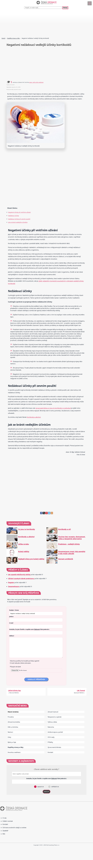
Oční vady (51, 737)
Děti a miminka (13, 727)
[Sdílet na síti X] (44, 514)
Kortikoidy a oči (64, 529)
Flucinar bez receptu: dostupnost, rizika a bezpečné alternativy (71, 538)
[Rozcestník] (90, 3)
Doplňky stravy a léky (13, 38)
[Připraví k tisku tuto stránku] (52, 514)
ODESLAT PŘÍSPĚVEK (36, 679)
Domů (3, 38)
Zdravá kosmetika (14, 722)
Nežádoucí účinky (13, 215)
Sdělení (11, 636)
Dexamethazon (13, 586)
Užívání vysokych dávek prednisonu (21, 579)
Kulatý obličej (23, 551)
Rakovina (51, 727)
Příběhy (50, 742)
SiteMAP (5, 831)
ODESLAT (46, 791)
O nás (5, 818)
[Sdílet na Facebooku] (41, 514)
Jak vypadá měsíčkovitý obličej (19, 575)
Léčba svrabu (23, 544)
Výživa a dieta (52, 722)
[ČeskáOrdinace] (46, 5)
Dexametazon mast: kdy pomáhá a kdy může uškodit (71, 552)
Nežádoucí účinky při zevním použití (19, 219)
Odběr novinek (8, 821)
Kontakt (50, 752)
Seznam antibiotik (65, 559)
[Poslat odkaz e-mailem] (49, 514)
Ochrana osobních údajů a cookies (14, 828)
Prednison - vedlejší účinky (69, 544)
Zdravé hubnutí (53, 712)
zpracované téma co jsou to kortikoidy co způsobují (53, 408)
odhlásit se (55, 787)
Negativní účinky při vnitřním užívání (19, 212)
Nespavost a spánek (54, 717)
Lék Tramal (81, 691)
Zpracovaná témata (54, 747)
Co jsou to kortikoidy (26, 529)
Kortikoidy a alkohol (34, 417)
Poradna (11, 717)
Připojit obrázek (15, 667)
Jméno (11, 616)
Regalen (11, 582)
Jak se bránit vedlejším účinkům (18, 222)
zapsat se (40, 787)
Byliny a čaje (12, 742)
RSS (4, 834)
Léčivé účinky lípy (14, 691)
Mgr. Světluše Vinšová (36, 82)
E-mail (11, 623)
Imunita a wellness (14, 752)
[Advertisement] (46, 23)
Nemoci (10, 732)
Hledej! (65, 7)
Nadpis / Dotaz (14, 610)
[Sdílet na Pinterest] (46, 514)
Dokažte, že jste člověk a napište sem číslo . (29, 629)
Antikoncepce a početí (55, 732)
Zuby (9, 737)
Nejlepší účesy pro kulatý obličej (31, 559)
